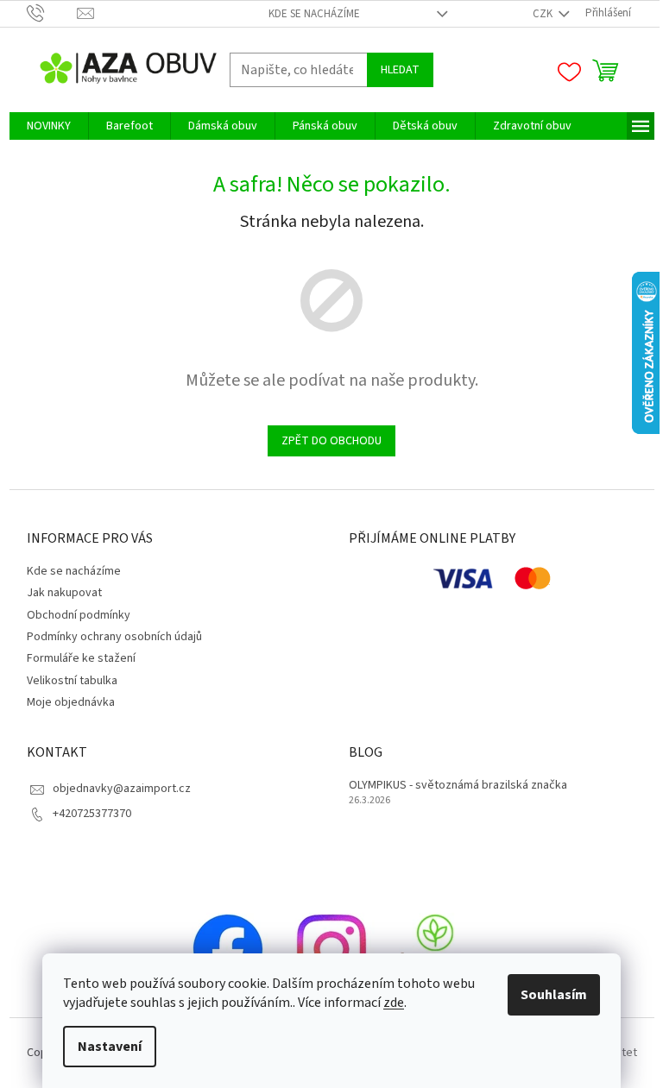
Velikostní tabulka (72, 680)
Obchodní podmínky (78, 615)
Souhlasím (554, 994)
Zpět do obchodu (331, 441)
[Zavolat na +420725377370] (52, 13)
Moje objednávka (71, 702)
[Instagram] (331, 948)
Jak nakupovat (64, 592)
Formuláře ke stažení (81, 658)
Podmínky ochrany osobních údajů (114, 636)
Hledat (400, 70)
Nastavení (110, 1046)
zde (393, 1002)
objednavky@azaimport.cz (122, 788)
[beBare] (435, 948)
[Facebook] (228, 948)
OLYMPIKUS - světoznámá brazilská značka (458, 785)
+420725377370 (92, 813)
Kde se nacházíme (314, 14)
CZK (544, 14)
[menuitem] (48, 126)
